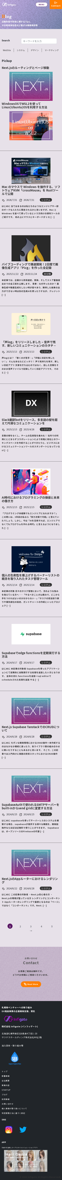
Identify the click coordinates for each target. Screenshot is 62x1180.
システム (21, 50)
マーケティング (52, 50)
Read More (32, 984)
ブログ (5, 1094)
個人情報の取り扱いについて (14, 1108)
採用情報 (6, 1099)
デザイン (35, 50)
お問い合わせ (7, 1104)
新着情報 (6, 1076)
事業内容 (6, 1085)
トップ (5, 1071)
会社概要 (6, 1080)
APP (4, 1142)
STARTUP (6, 1090)
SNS (4, 1119)
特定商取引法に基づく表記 (13, 1113)
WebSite (7, 50)
